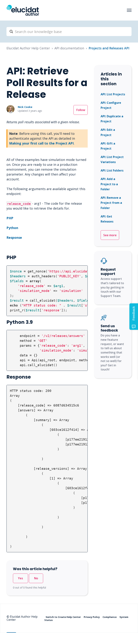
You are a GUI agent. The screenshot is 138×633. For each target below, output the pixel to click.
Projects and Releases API (109, 48)
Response (14, 237)
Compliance (110, 616)
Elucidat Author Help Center (28, 48)
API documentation (69, 48)
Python (12, 228)
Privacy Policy (92, 616)
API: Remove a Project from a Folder (111, 203)
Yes (20, 578)
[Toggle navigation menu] (129, 10)
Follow (80, 110)
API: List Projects (113, 94)
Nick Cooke (25, 107)
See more (110, 235)
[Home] (22, 10)
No (36, 578)
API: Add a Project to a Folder (109, 184)
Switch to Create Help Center (63, 616)
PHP (9, 218)
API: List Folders (112, 170)
